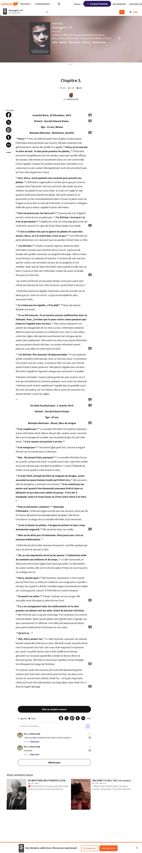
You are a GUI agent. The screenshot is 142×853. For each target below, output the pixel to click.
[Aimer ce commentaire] (90, 738)
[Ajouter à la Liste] (122, 12)
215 (80, 88)
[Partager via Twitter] (8, 122)
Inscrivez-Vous (108, 848)
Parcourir (25, 3)
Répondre (34, 741)
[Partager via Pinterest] (8, 130)
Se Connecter (89, 848)
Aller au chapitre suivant (54, 709)
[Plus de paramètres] (90, 733)
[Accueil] (9, 4)
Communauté (42, 3)
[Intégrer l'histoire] (8, 145)
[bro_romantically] (20, 735)
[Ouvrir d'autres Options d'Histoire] (8, 152)
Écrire (77, 4)
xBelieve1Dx (72, 99)
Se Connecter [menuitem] (119, 4)
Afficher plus (54, 762)
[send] (87, 726)
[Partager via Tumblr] (8, 137)
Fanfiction (56, 31)
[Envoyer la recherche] (59, 4)
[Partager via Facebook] (8, 115)
